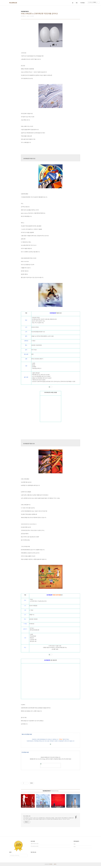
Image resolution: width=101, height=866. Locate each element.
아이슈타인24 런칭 (34, 846)
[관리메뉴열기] (99, 2)
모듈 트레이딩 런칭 (34, 843)
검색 (26, 855)
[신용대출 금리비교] (50, 744)
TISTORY (50, 864)
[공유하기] (25, 783)
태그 (77, 2)
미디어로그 (82, 2)
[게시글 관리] (27, 783)
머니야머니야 (13, 3)
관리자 (55, 864)
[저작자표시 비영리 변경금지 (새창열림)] (36, 783)
